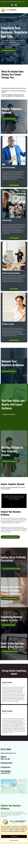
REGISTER (19, 1)
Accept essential (14, 840)
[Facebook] (12, 5)
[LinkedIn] (16, 5)
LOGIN (23, 1)
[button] (26, 10)
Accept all (14, 836)
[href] (14, 786)
